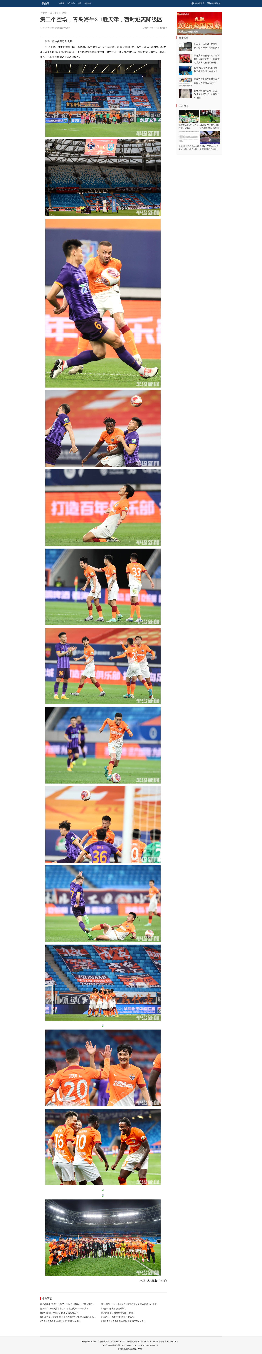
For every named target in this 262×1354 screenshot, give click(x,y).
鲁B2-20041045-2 (143, 1342)
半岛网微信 (215, 3)
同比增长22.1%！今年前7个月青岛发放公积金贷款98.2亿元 (129, 1304)
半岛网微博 (199, 3)
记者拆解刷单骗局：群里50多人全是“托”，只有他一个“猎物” (206, 94)
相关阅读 (47, 1298)
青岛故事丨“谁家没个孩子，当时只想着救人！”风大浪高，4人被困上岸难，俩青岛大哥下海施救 (85, 1304)
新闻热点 (183, 37)
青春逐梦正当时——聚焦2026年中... (197, 31)
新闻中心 (54, 13)
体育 (64, 13)
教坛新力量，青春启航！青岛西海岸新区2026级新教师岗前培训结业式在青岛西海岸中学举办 (84, 1317)
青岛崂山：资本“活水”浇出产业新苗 (117, 1317)
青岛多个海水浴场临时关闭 (113, 1308)
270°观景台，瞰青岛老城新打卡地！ (118, 1313)
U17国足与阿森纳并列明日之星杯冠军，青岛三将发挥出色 (210, 128)
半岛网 (44, 13)
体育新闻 (183, 105)
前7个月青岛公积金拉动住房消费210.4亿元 (60, 1321)
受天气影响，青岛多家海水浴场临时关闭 (59, 1313)
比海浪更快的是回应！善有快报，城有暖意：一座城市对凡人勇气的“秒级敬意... (207, 59)
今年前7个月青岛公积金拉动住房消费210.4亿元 (123, 1321)
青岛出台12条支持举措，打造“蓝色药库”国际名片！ (64, 1308)
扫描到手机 (162, 28)
